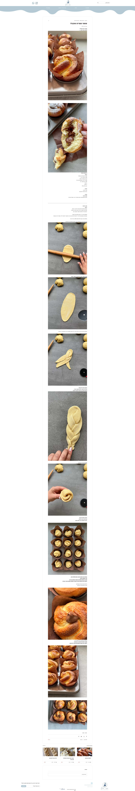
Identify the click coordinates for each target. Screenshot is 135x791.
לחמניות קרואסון (88, 758)
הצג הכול (44, 745)
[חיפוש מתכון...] (98, 3)
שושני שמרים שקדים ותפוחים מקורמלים (68, 759)
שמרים (86, 732)
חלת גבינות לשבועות (53, 758)
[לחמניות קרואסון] (84, 752)
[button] (87, 8)
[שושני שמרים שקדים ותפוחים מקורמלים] (67, 752)
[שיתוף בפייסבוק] (86, 736)
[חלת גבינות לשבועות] (50, 752)
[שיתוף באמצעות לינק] (78, 736)
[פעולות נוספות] (48, 20)
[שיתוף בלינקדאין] (81, 736)
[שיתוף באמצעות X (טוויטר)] (83, 736)
